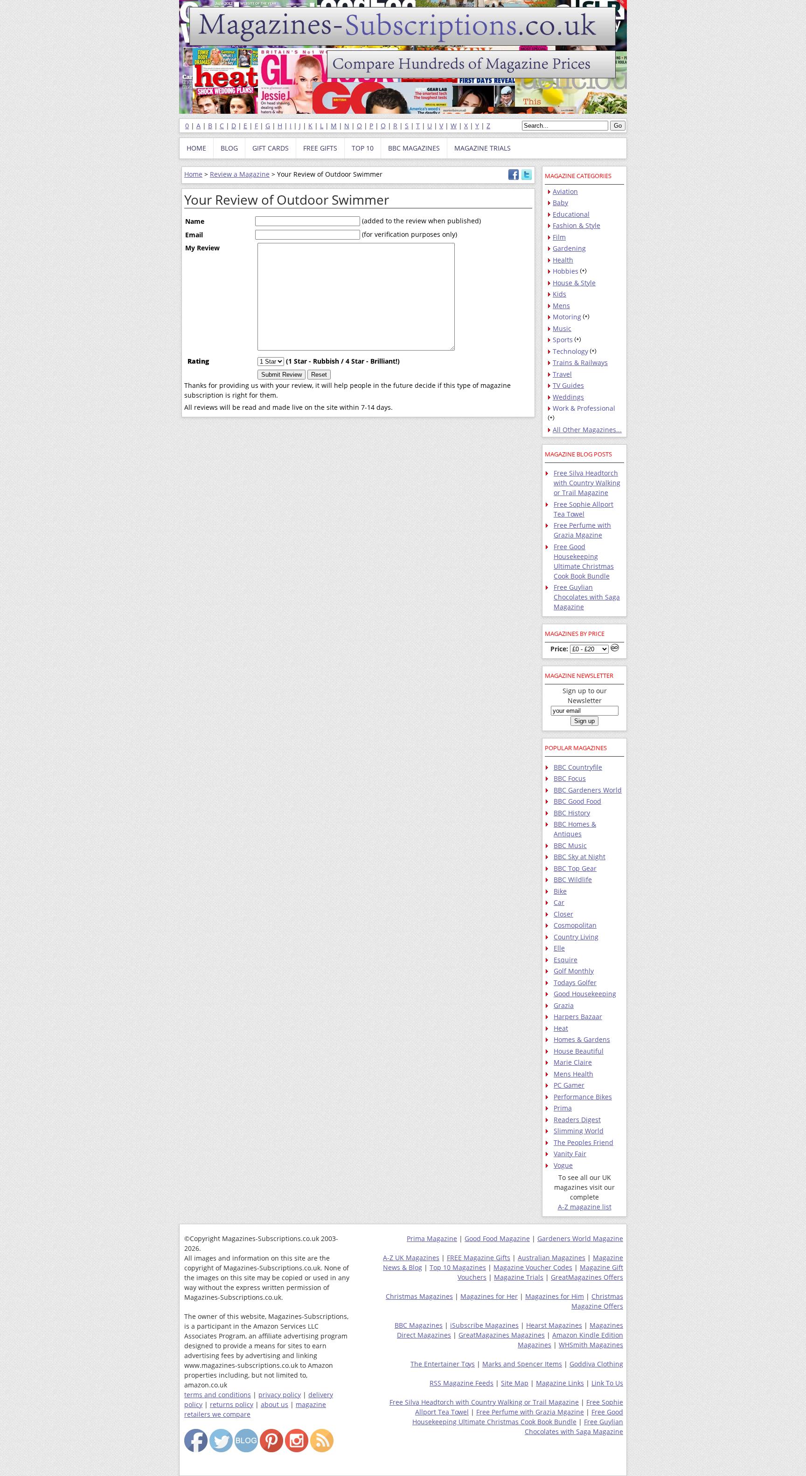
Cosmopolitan (575, 925)
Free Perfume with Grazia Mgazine (530, 1411)
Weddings (568, 397)
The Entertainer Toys (442, 1363)
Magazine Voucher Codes (532, 1267)
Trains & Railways (580, 362)
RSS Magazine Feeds (461, 1383)
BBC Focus (570, 778)
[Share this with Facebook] (513, 177)
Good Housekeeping (585, 993)
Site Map (514, 1383)
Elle (559, 948)
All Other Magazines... (587, 429)
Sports (563, 339)
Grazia (564, 1005)
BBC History (572, 812)
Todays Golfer (575, 982)
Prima (563, 1108)
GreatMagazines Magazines (502, 1335)
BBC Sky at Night (579, 856)
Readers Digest (577, 1119)
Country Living (576, 936)
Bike (560, 891)
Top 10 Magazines (458, 1267)
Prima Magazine (432, 1238)
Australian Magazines (551, 1257)
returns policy (231, 1404)
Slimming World (579, 1130)
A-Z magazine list (584, 1206)
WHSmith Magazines (591, 1344)
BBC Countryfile (578, 767)
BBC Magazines (419, 1325)
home (196, 148)
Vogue (563, 1165)
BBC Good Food (577, 801)
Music (562, 328)
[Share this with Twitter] (526, 177)
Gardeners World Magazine (580, 1238)
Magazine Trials (518, 1277)
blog (229, 148)
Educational (571, 214)
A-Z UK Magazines (411, 1257)
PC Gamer (569, 1085)
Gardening (569, 248)
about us (274, 1404)
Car (559, 902)
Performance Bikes (583, 1096)
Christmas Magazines (419, 1296)
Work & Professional (584, 408)
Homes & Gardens (582, 1039)
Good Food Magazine (497, 1238)
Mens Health (573, 1073)
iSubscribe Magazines (484, 1325)
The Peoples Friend (583, 1142)
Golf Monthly (574, 970)
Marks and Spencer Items (522, 1363)
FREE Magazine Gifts (478, 1257)
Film (559, 237)
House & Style (574, 282)
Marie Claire (573, 1062)
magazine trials (482, 148)
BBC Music (570, 845)
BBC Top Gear (575, 868)
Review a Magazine (240, 174)
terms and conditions (217, 1394)
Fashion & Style (576, 225)
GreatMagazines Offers (587, 1277)
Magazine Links (560, 1383)
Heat (561, 1028)
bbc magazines (414, 148)
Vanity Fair (570, 1153)
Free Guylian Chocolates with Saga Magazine (587, 597)
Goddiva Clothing (596, 1363)
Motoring (567, 316)
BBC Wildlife (573, 879)
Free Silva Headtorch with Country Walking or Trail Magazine (587, 483)
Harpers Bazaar (578, 1016)
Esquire (565, 959)
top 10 (363, 148)
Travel (562, 374)
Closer (563, 914)
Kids (559, 294)
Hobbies (565, 271)
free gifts (320, 148)
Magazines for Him (554, 1296)
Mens (561, 305)
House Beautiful (579, 1051)
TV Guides (568, 385)
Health (563, 259)
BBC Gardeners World (588, 790)
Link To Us (607, 1383)
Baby (560, 202)
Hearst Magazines (554, 1325)
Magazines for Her (489, 1296)
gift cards (270, 148)
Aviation (565, 191)
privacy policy (279, 1394)
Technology (570, 351)
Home (193, 174)
